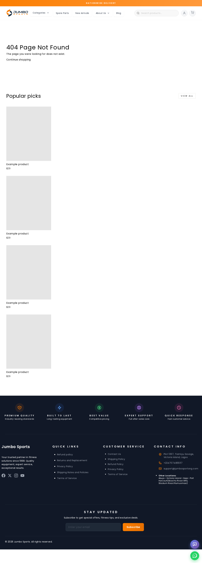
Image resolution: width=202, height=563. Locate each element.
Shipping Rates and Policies (73, 472)
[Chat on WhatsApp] (194, 555)
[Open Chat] (194, 544)
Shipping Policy (116, 459)
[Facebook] (3, 476)
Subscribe (133, 527)
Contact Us (114, 454)
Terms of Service (67, 478)
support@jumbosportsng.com (181, 468)
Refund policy (65, 454)
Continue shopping (18, 59)
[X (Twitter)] (10, 476)
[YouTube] (22, 476)
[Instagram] (16, 476)
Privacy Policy (65, 466)
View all (187, 96)
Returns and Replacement (72, 460)
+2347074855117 (173, 462)
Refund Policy (115, 464)
